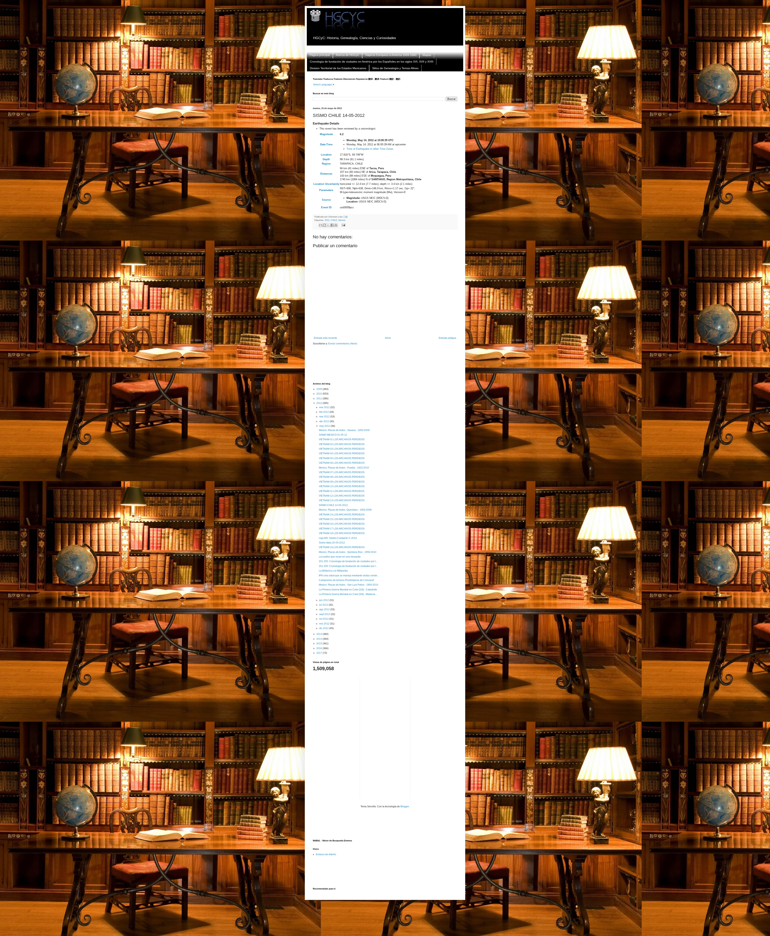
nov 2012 (324, 623)
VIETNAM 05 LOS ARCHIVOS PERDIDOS (342, 458)
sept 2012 (325, 614)
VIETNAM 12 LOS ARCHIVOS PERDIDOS (342, 495)
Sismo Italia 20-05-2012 (332, 542)
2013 (319, 634)
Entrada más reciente (325, 338)
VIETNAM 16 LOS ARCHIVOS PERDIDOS (342, 523)
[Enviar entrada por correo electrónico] (342, 225)
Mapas (426, 55)
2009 (319, 389)
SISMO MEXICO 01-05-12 (333, 434)
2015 (319, 643)
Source (326, 199)
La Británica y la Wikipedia (333, 570)
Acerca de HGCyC (347, 55)
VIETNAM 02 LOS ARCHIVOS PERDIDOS (342, 444)
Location (326, 154)
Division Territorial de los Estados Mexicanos (338, 68)
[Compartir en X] (328, 225)
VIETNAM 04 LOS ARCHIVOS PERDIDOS (342, 453)
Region (326, 163)
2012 (327, 220)
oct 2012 (324, 618)
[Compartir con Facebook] (332, 225)
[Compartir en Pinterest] (336, 225)
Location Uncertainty (326, 183)
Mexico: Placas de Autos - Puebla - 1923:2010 (344, 467)
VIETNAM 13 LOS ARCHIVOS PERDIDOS (342, 500)
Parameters (326, 190)
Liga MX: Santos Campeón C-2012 (338, 538)
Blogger (404, 806)
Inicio (388, 338)
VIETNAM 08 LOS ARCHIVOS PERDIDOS (342, 477)
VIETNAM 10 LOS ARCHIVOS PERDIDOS (342, 486)
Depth (326, 159)
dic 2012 (324, 628)
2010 (319, 393)
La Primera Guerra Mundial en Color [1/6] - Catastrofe (348, 589)
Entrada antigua (447, 338)
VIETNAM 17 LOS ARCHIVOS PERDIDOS (342, 528)
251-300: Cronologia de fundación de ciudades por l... (348, 566)
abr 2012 (324, 421)
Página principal (320, 55)
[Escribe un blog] (324, 225)
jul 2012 (324, 604)
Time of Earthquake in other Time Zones (369, 148)
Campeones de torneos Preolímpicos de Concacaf (346, 580)
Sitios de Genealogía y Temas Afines (395, 68)
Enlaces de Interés (326, 854)
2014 (319, 638)
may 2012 (325, 426)
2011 (319, 398)
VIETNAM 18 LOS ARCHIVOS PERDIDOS (342, 533)
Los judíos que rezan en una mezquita (340, 556)
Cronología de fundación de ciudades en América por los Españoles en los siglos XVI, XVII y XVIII (371, 61)
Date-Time (326, 144)
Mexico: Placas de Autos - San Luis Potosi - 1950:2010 (348, 584)
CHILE (334, 220)
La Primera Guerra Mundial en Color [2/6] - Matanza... (348, 594)
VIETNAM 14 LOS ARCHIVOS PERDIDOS (342, 514)
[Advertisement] (386, 366)
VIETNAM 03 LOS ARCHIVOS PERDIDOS (342, 448)
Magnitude (326, 134)
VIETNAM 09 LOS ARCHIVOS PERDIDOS (342, 481)
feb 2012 (324, 412)
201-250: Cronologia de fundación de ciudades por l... (348, 561)
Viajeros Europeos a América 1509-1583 (390, 55)
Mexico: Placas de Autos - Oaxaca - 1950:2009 (344, 430)
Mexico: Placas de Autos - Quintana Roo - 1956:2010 (347, 552)
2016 (319, 648)
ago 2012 (324, 609)
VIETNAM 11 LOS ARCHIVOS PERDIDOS (341, 491)
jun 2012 (324, 600)
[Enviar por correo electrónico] (321, 225)
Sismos (341, 220)
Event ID (326, 207)
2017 (319, 653)
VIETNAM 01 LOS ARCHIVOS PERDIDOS (342, 439)
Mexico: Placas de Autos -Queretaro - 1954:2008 (345, 509)
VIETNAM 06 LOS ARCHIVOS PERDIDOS (342, 462)
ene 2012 (324, 407)
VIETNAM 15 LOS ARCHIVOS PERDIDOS (342, 519)
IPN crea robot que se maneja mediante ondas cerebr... (349, 575)
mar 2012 (324, 416)
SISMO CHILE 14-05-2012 (333, 505)
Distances (326, 173)
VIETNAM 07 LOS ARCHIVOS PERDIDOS (342, 472)
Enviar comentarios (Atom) (342, 343)
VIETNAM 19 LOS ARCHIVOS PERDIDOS (342, 547)
